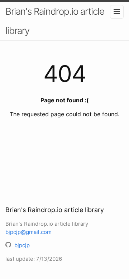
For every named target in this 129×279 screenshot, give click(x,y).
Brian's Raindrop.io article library (54, 21)
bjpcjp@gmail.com (28, 232)
